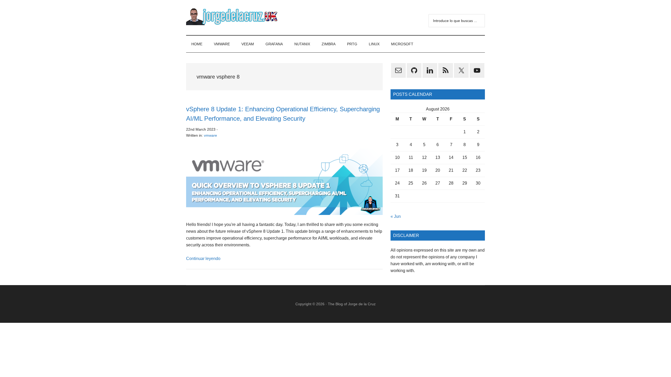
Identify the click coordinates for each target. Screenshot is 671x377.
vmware (210, 135)
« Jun (396, 216)
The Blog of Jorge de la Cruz (352, 304)
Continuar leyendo (203, 258)
